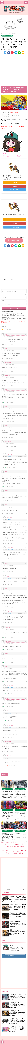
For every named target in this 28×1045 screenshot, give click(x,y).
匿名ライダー (11, 456)
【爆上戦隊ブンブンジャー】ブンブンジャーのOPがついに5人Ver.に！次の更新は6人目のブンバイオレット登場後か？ (7, 815)
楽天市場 (15, 186)
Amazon (15, 182)
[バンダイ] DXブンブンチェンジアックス (13, 214)
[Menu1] (14, 2)
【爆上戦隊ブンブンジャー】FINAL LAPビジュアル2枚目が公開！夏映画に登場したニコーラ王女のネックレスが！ (20, 794)
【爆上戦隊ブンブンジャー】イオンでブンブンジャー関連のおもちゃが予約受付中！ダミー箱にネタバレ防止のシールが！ (7, 794)
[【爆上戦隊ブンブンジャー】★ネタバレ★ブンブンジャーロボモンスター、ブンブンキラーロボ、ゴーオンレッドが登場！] (15, 52)
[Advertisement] (14, 70)
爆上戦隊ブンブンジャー (8, 279)
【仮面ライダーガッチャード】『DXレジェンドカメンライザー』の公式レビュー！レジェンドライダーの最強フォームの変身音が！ (16, 851)
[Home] (14, 10)
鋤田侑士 (10, 578)
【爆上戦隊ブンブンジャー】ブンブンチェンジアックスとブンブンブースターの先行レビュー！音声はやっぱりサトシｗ (20, 836)
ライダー (10, 713)
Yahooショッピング (14, 189)
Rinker (8, 178)
